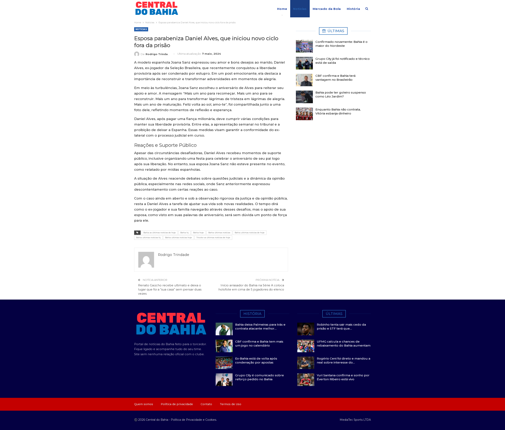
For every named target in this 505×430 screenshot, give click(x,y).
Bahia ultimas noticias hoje (178, 237)
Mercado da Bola (327, 9)
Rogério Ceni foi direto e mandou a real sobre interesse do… (343, 360)
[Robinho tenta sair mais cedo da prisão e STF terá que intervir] (305, 329)
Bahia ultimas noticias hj (148, 237)
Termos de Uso (230, 404)
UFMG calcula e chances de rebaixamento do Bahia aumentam (343, 343)
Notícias (300, 9)
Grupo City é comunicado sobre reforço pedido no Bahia (259, 377)
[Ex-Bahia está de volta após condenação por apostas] (224, 363)
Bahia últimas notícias (219, 232)
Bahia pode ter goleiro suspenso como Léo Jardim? (340, 94)
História (353, 9)
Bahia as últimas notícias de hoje (159, 232)
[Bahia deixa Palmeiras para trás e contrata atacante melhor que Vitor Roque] (224, 329)
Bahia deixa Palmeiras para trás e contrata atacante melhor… (260, 326)
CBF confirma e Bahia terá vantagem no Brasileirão (335, 78)
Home (282, 9)
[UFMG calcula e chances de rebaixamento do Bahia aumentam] (305, 346)
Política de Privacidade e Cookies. (194, 420)
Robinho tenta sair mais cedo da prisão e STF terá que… (341, 326)
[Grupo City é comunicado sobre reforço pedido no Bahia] (224, 379)
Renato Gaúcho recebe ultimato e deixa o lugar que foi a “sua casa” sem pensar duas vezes (169, 289)
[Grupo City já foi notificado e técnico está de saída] (304, 63)
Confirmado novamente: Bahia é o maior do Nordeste (341, 44)
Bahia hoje (198, 232)
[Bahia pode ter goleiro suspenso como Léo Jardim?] (304, 97)
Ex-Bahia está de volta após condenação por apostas (256, 360)
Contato (206, 404)
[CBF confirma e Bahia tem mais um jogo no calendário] (224, 346)
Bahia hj (184, 232)
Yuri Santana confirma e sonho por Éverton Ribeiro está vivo (343, 377)
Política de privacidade (177, 404)
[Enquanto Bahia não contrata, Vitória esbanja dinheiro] (304, 114)
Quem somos (143, 404)
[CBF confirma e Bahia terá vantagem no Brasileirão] (304, 80)
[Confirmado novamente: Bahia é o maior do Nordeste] (304, 46)
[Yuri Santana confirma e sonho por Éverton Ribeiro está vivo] (305, 379)
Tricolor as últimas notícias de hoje (213, 237)
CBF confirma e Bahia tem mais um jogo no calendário (259, 343)
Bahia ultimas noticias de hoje (250, 232)
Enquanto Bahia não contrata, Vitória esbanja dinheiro (338, 111)
